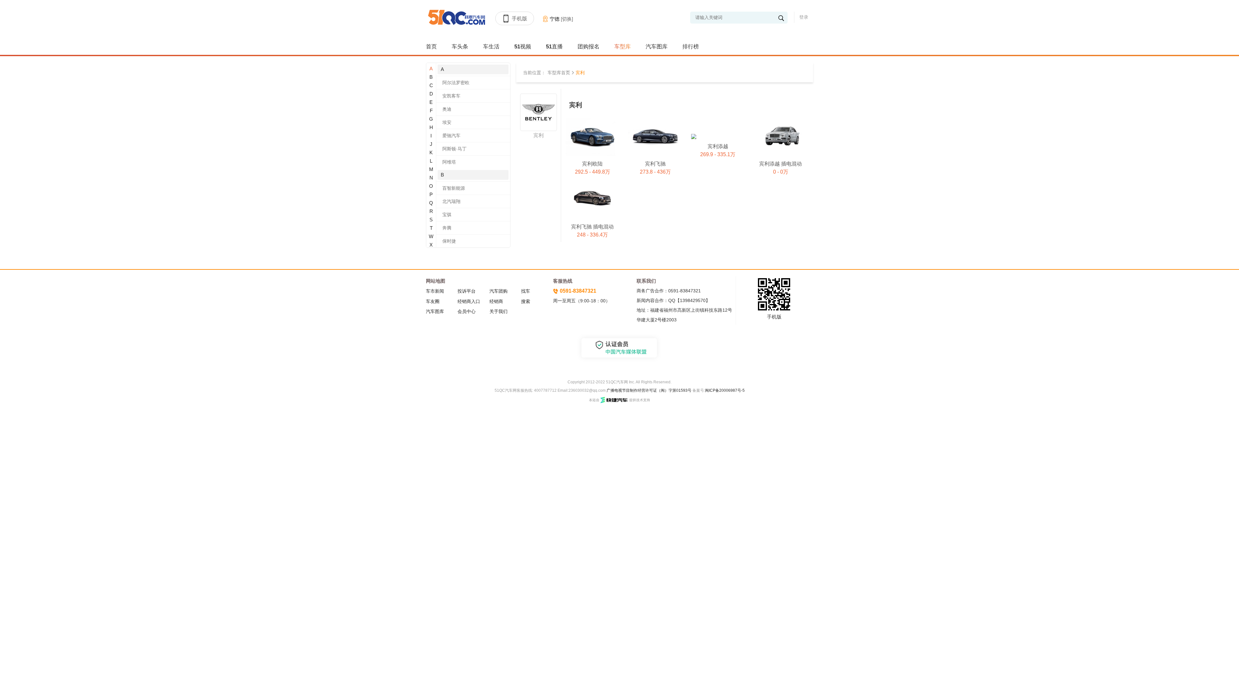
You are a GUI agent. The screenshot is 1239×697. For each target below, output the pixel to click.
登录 (803, 17)
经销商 (496, 301)
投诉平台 (467, 291)
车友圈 (432, 301)
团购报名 (588, 47)
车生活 (491, 47)
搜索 (525, 301)
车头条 (460, 47)
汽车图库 (657, 47)
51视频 (522, 47)
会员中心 (467, 311)
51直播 (554, 47)
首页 (431, 47)
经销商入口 (469, 301)
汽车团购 (498, 291)
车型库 (622, 47)
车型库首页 (559, 72)
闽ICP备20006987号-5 (725, 390)
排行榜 (690, 47)
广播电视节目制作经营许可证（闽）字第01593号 (649, 390)
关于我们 (498, 311)
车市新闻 (435, 291)
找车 (525, 291)
